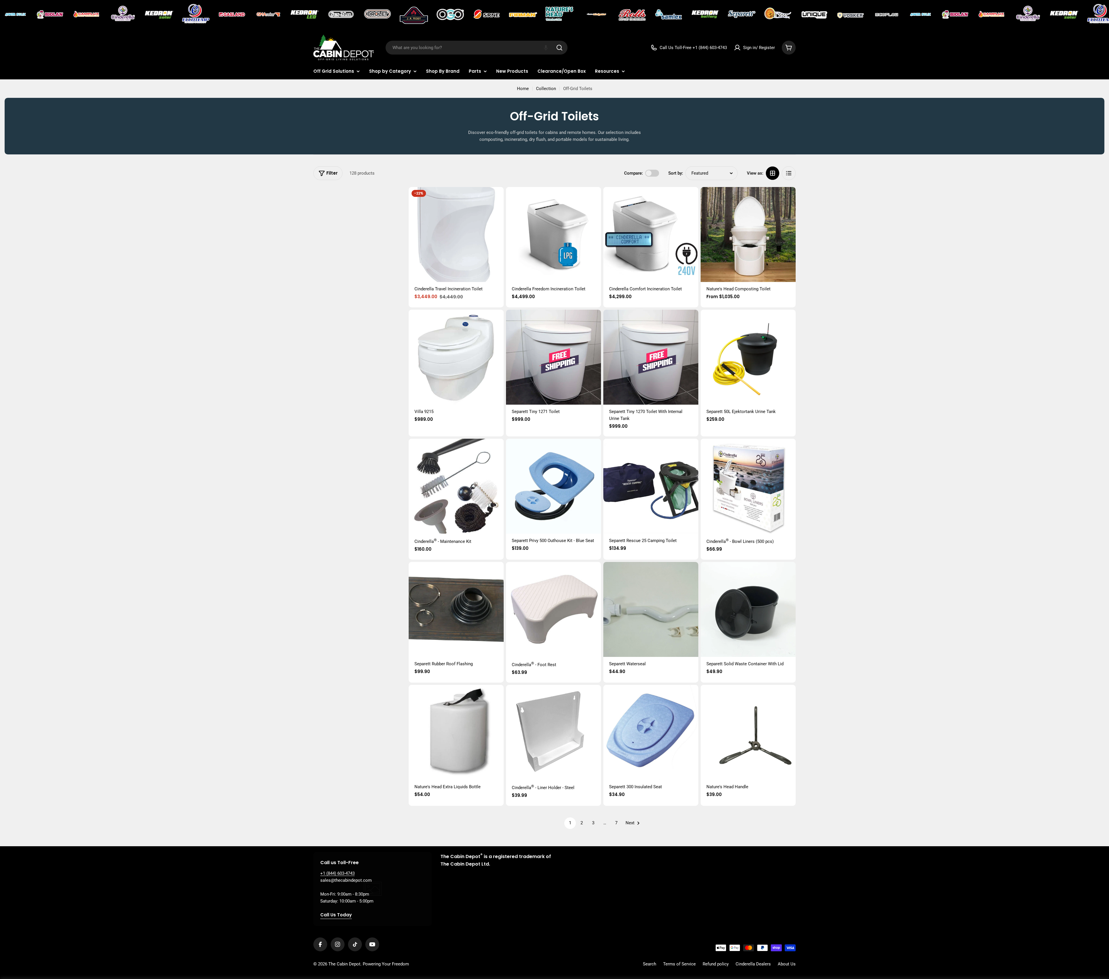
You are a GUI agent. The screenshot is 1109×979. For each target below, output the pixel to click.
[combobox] (476, 48)
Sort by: (675, 173)
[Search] (559, 47)
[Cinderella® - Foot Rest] (553, 609)
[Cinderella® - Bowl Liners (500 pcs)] (748, 486)
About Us (787, 964)
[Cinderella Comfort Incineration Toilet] (650, 234)
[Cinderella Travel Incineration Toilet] (456, 234)
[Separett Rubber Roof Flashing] (456, 609)
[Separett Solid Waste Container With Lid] (748, 609)
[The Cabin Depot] (16, 14)
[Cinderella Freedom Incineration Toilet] (553, 234)
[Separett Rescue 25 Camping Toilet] (650, 486)
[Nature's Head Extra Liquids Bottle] (456, 732)
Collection (546, 88)
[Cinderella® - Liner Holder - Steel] (553, 732)
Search (649, 964)
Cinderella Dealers (753, 964)
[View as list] (789, 173)
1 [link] (570, 822)
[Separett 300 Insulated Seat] (650, 732)
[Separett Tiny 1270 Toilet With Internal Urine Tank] (650, 357)
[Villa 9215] (456, 357)
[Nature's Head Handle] (748, 732)
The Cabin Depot (344, 964)
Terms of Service (679, 964)
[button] (546, 48)
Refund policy (716, 964)
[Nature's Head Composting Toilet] (748, 234)
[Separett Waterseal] (650, 609)
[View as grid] (772, 173)
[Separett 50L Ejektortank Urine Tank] (748, 357)
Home (523, 88)
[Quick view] (495, 200)
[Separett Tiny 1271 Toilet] (553, 357)
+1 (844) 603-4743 (337, 873)
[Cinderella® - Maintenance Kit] (456, 486)
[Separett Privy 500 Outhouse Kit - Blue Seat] (553, 486)
